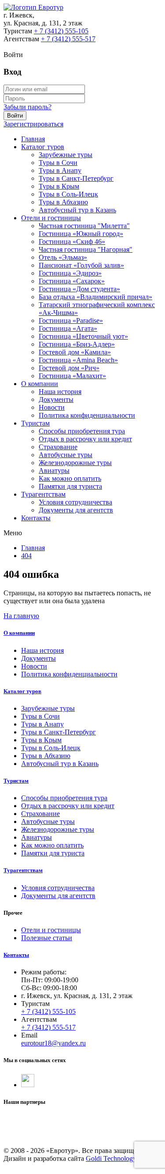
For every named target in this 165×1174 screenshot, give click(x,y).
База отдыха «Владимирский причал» (95, 297)
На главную (21, 615)
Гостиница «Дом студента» (79, 289)
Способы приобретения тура (82, 431)
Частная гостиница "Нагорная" (85, 249)
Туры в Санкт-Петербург (76, 178)
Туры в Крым (59, 186)
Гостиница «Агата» (68, 328)
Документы (56, 399)
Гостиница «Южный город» (81, 233)
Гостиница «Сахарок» (72, 281)
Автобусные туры (65, 454)
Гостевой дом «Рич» (69, 368)
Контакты (36, 518)
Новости (52, 407)
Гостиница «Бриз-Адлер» (77, 344)
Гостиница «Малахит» (72, 375)
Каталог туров (42, 146)
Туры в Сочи (58, 162)
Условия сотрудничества (75, 502)
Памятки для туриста (70, 486)
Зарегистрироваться (33, 124)
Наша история (60, 391)
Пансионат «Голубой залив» (81, 265)
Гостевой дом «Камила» (75, 352)
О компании (39, 383)
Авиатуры (54, 470)
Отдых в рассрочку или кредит (85, 439)
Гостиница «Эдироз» (70, 273)
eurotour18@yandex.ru (53, 1043)
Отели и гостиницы (51, 218)
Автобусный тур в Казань (77, 210)
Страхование (58, 447)
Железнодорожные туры (75, 462)
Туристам (35, 423)
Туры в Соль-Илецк (68, 194)
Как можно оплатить (70, 478)
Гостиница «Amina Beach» (78, 360)
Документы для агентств (76, 510)
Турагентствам (43, 494)
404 (26, 555)
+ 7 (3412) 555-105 (61, 31)
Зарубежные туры (65, 154)
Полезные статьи (46, 937)
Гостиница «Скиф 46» (72, 241)
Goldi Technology (111, 1158)
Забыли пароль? (27, 107)
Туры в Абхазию (63, 202)
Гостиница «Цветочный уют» (83, 336)
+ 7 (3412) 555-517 (68, 39)
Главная (33, 139)
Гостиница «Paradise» (71, 320)
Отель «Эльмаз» (63, 257)
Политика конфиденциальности (87, 415)
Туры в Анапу (60, 170)
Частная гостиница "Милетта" (84, 225)
